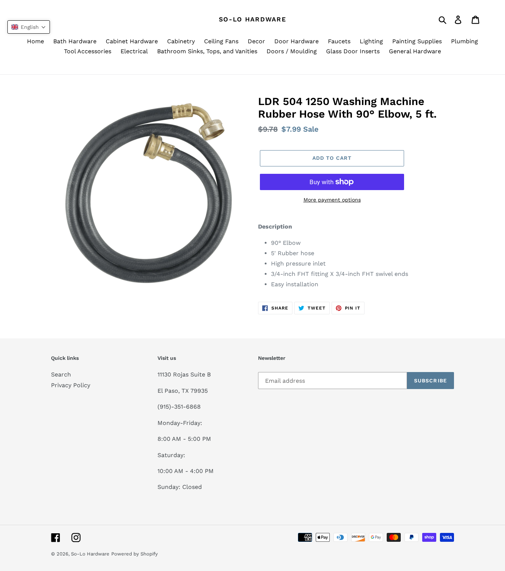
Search (61, 374)
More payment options (332, 200)
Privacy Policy (70, 385)
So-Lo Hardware (253, 19)
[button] (29, 27)
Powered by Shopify (134, 554)
